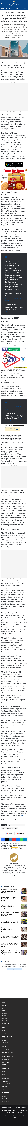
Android (15, 848)
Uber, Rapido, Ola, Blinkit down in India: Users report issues (10, 921)
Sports (4, 1064)
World (4, 1015)
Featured (5, 1005)
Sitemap (14, 1117)
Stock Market (6, 1099)
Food (3, 1074)
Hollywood (5, 1062)
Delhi (3, 1010)
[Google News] (7, 833)
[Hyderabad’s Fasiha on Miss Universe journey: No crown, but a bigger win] (24, 952)
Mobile (4, 1040)
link (22, 816)
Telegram (4, 845)
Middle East (23, 8)
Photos (4, 1030)
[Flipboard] (20, 833)
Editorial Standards (13, 1110)
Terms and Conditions (18, 1115)
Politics (4, 1013)
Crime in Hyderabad (8, 1050)
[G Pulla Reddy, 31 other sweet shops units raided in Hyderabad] (24, 914)
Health (4, 1071)
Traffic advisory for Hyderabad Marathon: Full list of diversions (10, 937)
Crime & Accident (7, 1052)
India (17, 8)
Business (4, 1096)
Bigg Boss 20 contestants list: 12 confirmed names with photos (10, 891)
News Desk (7, 35)
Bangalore (5, 1089)
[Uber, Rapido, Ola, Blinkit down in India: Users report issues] (24, 921)
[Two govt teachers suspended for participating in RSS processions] (24, 929)
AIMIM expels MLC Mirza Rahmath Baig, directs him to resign (9, 899)
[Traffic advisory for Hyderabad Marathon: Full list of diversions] (24, 937)
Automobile (5, 1101)
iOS (21, 848)
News (14, 12)
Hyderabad (4, 8)
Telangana (11, 8)
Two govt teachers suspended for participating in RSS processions (10, 929)
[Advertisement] (14, 97)
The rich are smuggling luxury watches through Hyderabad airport (10, 944)
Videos (4, 1033)
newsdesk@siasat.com (14, 969)
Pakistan (4, 1018)
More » (14, 875)
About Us (4, 1110)
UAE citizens (20, 825)
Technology (5, 1042)
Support (20, 1112)
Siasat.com (8, 12)
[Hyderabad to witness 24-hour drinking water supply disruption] (24, 906)
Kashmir (4, 1021)
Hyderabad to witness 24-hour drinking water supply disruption (10, 906)
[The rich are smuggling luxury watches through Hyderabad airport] (24, 944)
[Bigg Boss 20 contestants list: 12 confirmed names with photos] (24, 891)
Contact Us (23, 1110)
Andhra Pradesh (7, 1084)
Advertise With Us (11, 1112)
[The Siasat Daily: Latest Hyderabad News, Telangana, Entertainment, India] (14, 3)
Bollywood (5, 1059)
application (12, 825)
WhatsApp (18, 843)
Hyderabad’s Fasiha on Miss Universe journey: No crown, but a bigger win (11, 952)
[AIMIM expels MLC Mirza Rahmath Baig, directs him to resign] (24, 899)
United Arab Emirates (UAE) (9, 828)
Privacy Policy (7, 1115)
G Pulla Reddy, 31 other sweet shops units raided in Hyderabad (10, 914)
